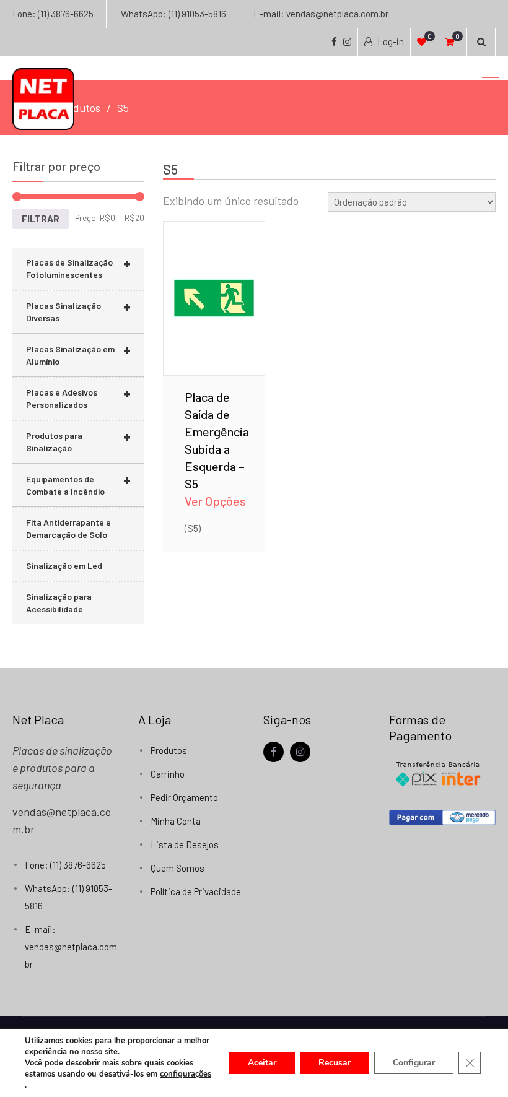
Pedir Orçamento (184, 797)
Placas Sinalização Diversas (78, 310)
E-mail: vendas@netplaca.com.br (320, 13)
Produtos (169, 750)
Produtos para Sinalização (78, 440)
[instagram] (300, 752)
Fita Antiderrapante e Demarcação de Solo (68, 528)
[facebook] (273, 752)
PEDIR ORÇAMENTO (214, 312)
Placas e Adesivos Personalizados (78, 397)
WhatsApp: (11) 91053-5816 (173, 13)
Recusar (334, 1063)
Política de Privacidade (196, 891)
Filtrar (40, 218)
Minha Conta (176, 820)
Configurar (414, 1063)
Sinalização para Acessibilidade (59, 602)
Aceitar (262, 1063)
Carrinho (168, 773)
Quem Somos (177, 868)
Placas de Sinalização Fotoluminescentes (78, 267)
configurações (185, 1074)
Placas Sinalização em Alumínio (78, 353)
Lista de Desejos (185, 844)
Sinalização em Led (64, 565)
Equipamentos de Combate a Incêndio (78, 483)
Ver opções (214, 280)
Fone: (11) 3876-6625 (53, 13)
